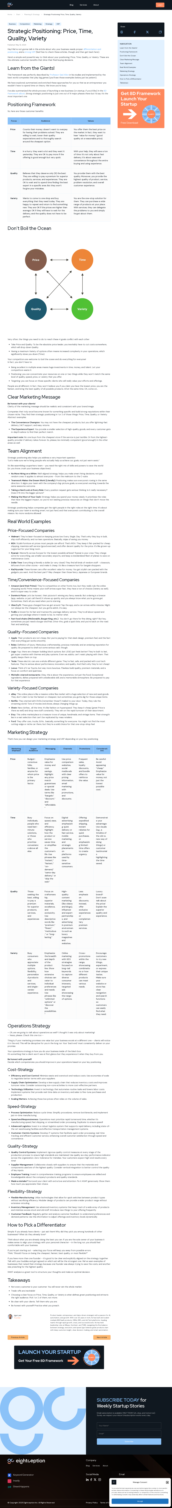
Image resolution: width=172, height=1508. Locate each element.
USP (58, 24)
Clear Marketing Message (129, 59)
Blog (71, 5)
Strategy (49, 24)
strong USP (30, 52)
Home (10, 14)
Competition (25, 24)
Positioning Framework (128, 52)
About (96, 5)
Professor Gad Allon (59, 74)
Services (83, 5)
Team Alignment (126, 63)
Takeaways (124, 83)
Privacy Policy (92, 1502)
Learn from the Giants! (128, 48)
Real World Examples (128, 67)
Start (18, 14)
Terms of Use (105, 1502)
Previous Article (18, 1337)
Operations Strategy (128, 75)
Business (12, 24)
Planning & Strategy (32, 14)
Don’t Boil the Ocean (128, 56)
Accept (140, 1501)
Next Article (102, 1337)
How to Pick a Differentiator (130, 79)
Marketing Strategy (127, 71)
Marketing (37, 24)
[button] (167, 1482)
